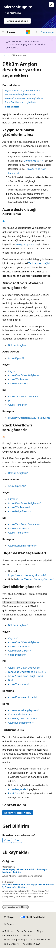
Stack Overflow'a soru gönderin (20, 102)
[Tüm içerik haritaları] (5, 55)
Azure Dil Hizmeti (17, 528)
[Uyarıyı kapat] (51, 4)
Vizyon (12, 371)
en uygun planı (24, 244)
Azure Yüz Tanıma (18, 379)
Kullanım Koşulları (40, 939)
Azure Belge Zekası (18, 383)
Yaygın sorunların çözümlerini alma (22, 90)
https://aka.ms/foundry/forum (34, 579)
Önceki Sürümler (25, 931)
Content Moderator (19, 714)
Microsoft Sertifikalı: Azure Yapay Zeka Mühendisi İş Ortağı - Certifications (28, 885)
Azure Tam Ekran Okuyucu (23, 396)
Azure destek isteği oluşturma (20, 94)
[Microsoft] (28, 32)
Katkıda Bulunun (10, 935)
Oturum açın (47, 32)
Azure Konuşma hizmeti (21, 545)
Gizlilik (26, 935)
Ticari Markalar (9, 943)
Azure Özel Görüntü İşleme (23, 375)
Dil (9, 400)
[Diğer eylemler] (51, 55)
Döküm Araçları (18, 55)
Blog (39, 931)
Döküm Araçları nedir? (17, 812)
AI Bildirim (7, 931)
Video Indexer (16, 654)
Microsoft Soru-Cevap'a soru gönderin (24, 98)
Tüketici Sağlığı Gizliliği (14, 939)
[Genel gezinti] (3, 32)
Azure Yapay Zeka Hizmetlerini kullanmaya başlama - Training (24, 870)
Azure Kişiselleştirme (20, 722)
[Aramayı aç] (37, 32)
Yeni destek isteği (38, 263)
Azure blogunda (17, 789)
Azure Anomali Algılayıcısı (22, 710)
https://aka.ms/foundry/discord (26, 575)
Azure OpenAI (16, 358)
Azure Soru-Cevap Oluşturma (24, 676)
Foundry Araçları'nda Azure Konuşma (29, 417)
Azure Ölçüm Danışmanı (21, 718)
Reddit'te (13, 793)
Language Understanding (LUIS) (26, 671)
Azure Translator (17, 404)
